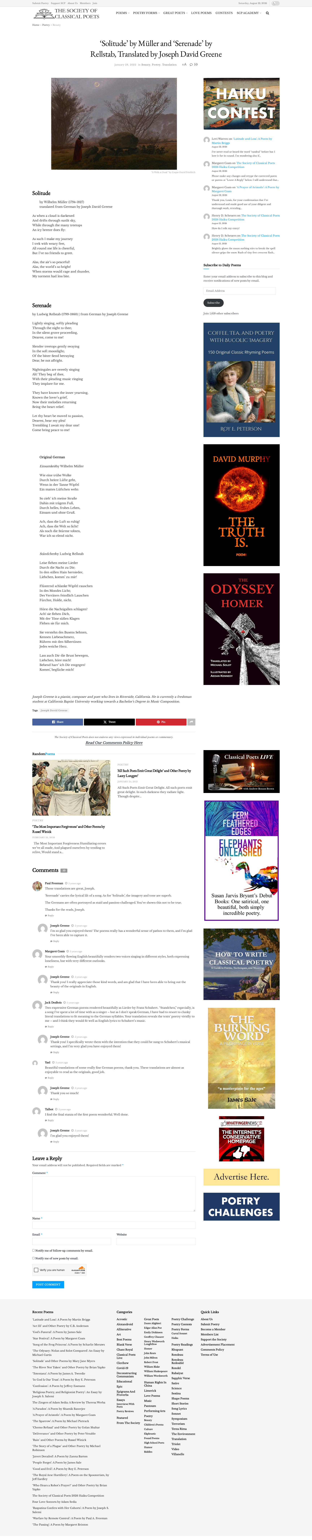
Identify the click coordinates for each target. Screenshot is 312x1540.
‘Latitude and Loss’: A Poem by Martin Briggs (61, 1319)
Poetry (46, 25)
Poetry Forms (145, 13)
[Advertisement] (234, 717)
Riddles (148, 1451)
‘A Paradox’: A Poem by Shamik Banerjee (58, 1408)
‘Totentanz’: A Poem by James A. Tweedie (58, 1373)
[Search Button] (267, 13)
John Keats (150, 1353)
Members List (209, 1334)
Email (37, 1234)
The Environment (183, 1434)
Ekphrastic (150, 1433)
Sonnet (176, 1413)
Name (37, 1218)
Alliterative (124, 1329)
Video (175, 1449)
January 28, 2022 (125, 64)
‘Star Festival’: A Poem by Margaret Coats (58, 1338)
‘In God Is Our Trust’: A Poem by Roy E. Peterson (64, 1379)
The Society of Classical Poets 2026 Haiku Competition (68, 1495)
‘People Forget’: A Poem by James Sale (56, 1462)
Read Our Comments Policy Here (113, 743)
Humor (148, 1447)
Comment (40, 1173)
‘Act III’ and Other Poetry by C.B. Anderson (60, 1326)
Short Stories (180, 1403)
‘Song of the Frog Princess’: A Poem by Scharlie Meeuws (68, 1344)
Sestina (176, 1393)
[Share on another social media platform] (191, 722)
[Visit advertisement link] (241, 771)
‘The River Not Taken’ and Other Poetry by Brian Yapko (68, 1367)
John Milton (150, 1357)
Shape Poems (180, 1398)
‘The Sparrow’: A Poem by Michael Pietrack (60, 1421)
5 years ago (74, 883)
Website (122, 1234)
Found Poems (151, 1438)
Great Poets (174, 13)
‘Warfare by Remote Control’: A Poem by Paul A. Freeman (69, 1518)
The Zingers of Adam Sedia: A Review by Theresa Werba (68, 1402)
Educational (124, 1381)
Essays (121, 1400)
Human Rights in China (155, 1384)
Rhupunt (177, 1349)
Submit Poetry (40, 3)
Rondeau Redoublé (178, 1361)
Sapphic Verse (181, 1378)
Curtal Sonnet (179, 1333)
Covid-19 (122, 1368)
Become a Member (213, 1329)
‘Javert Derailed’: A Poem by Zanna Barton (60, 1456)
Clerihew (123, 1363)
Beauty (57, 25)
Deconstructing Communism (126, 1375)
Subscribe (213, 302)
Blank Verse (124, 1344)
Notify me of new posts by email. (56, 1258)
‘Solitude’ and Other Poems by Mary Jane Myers (63, 1361)
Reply (51, 915)
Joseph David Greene (54, 710)
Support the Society (214, 1339)
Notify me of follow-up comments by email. (64, 1250)
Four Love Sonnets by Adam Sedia (54, 1501)
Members (85, 3)
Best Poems (124, 1339)
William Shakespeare (156, 1371)
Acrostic (122, 1319)
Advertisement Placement (218, 1344)
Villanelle (178, 1454)
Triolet (176, 1444)
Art (119, 1334)
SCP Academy (248, 13)
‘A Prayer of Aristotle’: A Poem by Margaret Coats (64, 1415)
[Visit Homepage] (66, 13)
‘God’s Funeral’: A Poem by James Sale (57, 1332)
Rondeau (177, 1354)
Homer (148, 1348)
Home (35, 25)
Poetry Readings (182, 1344)
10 (195, 64)
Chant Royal (125, 1349)
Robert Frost (151, 1362)
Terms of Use (209, 1354)
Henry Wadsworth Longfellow (154, 1342)
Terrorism (178, 1423)
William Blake (152, 1366)
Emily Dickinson (153, 1332)
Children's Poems (153, 1424)
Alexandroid (125, 1324)
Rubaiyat (177, 1373)
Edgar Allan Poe (153, 1327)
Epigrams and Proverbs (126, 1393)
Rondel (176, 1368)
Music (148, 1400)
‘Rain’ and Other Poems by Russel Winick (59, 1440)
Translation (169, 64)
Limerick (150, 1390)
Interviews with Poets (125, 1405)
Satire (175, 1383)
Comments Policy (212, 1349)
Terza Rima (179, 1429)
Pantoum (150, 1406)
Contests (224, 13)
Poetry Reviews (125, 1411)
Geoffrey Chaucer (154, 1337)
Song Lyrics (179, 1408)
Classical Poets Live (126, 1356)
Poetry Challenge (183, 1319)
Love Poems (201, 13)
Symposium (179, 1418)
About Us (73, 3)
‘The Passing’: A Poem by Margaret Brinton (60, 1524)
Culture (148, 1429)
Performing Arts (154, 1411)
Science (177, 1388)
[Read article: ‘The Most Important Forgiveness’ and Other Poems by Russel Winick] (71, 788)
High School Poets (154, 1442)
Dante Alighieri (152, 1323)
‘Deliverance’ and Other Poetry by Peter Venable (64, 1433)
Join (95, 3)
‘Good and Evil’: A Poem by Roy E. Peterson (60, 1469)
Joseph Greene (60, 925)
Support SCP (58, 3)
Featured (122, 1417)
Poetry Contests (182, 1324)
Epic (120, 1386)
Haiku (175, 1338)
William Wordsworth (156, 1375)
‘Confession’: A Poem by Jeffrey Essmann (58, 1386)
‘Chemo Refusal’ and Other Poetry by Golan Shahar (66, 1427)
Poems (121, 13)
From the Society (128, 1423)
